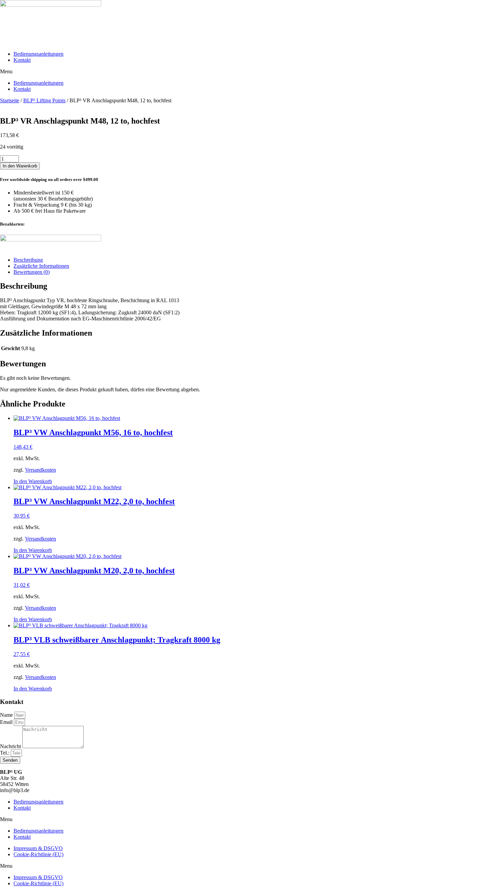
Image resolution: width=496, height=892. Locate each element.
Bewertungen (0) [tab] (31, 272)
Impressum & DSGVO (38, 848)
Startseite (9, 100)
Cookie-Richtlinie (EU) (38, 854)
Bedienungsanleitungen (38, 54)
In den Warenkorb (20, 165)
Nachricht (11, 746)
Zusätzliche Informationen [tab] (41, 266)
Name (7, 715)
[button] (248, 72)
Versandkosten (40, 470)
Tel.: (5, 753)
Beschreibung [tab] (28, 260)
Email (7, 722)
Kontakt (22, 60)
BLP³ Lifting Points (44, 100)
